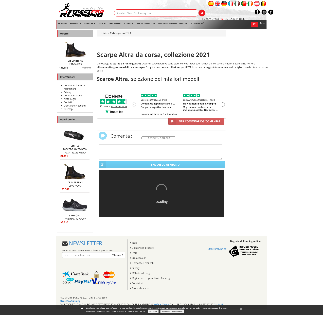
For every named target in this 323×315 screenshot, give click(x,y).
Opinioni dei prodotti (142, 247)
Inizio (104, 33)
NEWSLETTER (85, 243)
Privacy (67, 92)
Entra (134, 252)
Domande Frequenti (75, 105)
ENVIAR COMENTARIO (165, 165)
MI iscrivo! (117, 255)
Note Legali (70, 98)
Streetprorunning (217, 248)
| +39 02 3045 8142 (232, 19)
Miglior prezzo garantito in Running (150, 278)
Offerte (64, 33)
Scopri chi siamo (140, 288)
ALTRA (127, 33)
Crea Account (138, 257)
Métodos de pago (141, 273)
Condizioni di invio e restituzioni (74, 87)
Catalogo (115, 33)
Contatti (68, 102)
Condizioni (137, 283)
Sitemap (68, 109)
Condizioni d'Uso (73, 95)
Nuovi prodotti (68, 119)
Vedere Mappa (161, 304)
